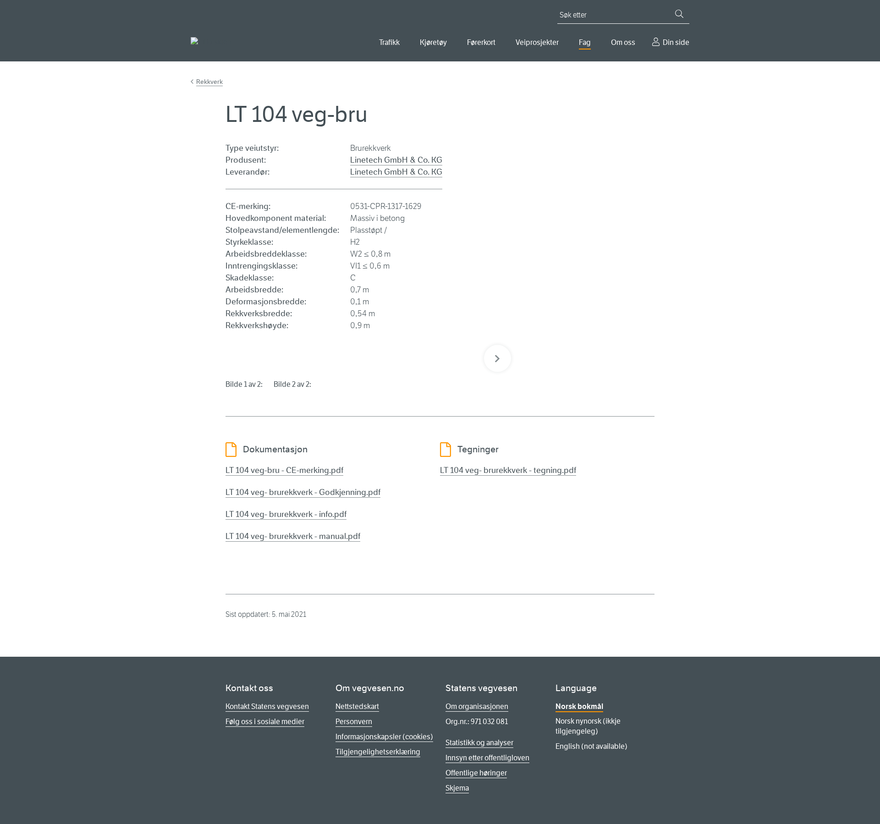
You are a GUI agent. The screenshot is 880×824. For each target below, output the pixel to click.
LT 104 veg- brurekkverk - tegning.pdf (508, 470)
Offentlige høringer (476, 773)
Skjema (457, 788)
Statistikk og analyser (479, 742)
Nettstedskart (357, 706)
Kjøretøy (433, 42)
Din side (676, 42)
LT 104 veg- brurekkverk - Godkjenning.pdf (303, 492)
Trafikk (389, 42)
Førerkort (481, 42)
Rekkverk (209, 81)
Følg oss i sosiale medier (265, 721)
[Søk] (679, 14)
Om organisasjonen (477, 706)
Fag (585, 42)
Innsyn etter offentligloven (487, 757)
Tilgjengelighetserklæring (378, 751)
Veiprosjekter (537, 42)
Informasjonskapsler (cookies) (384, 736)
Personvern (354, 721)
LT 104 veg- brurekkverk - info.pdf (286, 514)
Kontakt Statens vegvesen (267, 706)
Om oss (623, 42)
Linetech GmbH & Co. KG (396, 160)
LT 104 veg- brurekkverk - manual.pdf (293, 536)
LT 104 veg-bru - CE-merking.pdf (284, 470)
